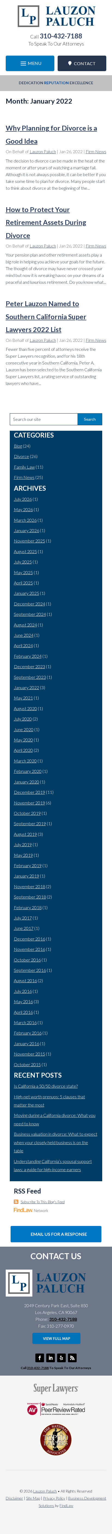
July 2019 (23, 844)
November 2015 (29, 1053)
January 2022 (26, 687)
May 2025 (23, 572)
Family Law (24, 466)
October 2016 (27, 959)
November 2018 (29, 886)
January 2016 (26, 1043)
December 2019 (29, 792)
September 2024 (30, 614)
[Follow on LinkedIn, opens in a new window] (50, 1358)
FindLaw (66, 1505)
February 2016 (28, 1032)
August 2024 (25, 624)
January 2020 (26, 781)
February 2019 (28, 865)
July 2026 (23, 499)
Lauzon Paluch (43, 151)
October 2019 (27, 813)
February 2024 (28, 656)
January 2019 (26, 875)
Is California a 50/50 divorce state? (46, 1086)
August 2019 (25, 834)
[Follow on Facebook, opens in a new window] (39, 1358)
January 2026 (26, 530)
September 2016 (30, 970)
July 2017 (23, 917)
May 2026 (23, 509)
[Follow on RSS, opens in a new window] (72, 1358)
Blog (18, 445)
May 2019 (23, 855)
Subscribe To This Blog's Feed (43, 1202)
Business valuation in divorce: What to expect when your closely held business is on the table (55, 1142)
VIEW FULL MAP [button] (56, 1338)
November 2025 (29, 540)
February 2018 (28, 907)
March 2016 (25, 1022)
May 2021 (23, 697)
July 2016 (23, 991)
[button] (30, 63)
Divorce (21, 456)
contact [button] (85, 63)
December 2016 (29, 938)
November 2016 (29, 949)
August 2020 (25, 708)
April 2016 (23, 1012)
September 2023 (30, 677)
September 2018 (30, 896)
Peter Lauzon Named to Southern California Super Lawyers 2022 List (46, 316)
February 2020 (28, 771)
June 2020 (23, 729)
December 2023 (29, 666)
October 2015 (27, 1064)
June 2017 (23, 928)
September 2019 (30, 823)
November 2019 (29, 802)
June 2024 (23, 635)
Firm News (96, 151)
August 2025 (25, 551)
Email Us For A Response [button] (59, 1234)
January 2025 (26, 593)
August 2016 (25, 980)
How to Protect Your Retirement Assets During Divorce (46, 222)
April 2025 (23, 582)
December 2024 (29, 603)
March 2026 (25, 520)
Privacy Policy (54, 1498)
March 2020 (25, 760)
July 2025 (23, 561)
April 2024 (23, 645)
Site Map (33, 1498)
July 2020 (23, 718)
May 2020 (23, 739)
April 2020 (23, 750)
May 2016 (23, 1001)
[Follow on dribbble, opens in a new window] (61, 1358)
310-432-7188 (61, 36)
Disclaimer (14, 1498)
